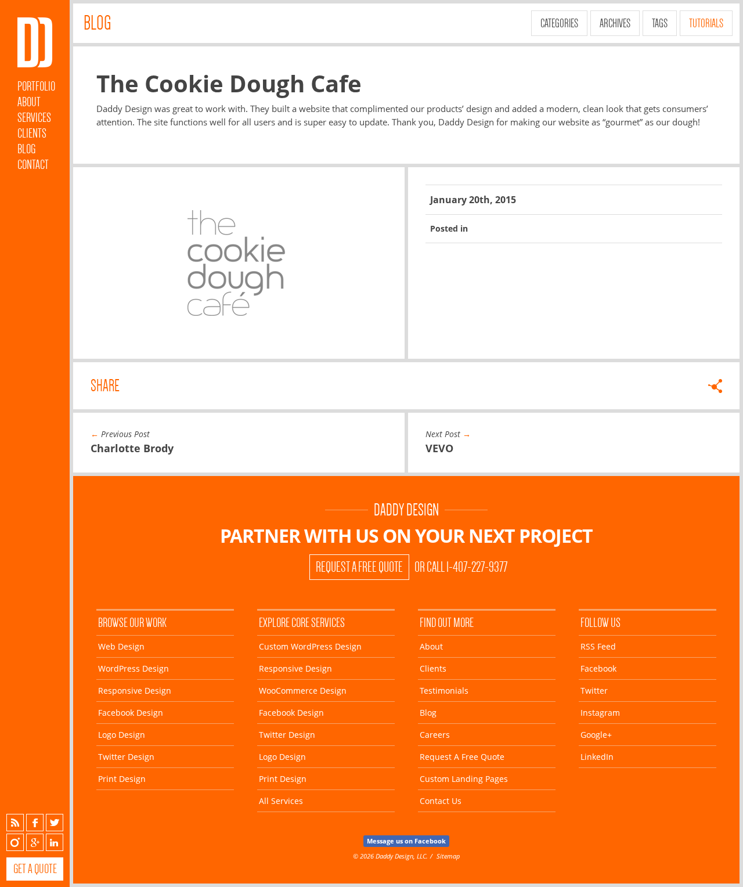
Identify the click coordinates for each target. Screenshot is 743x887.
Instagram (15, 842)
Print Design (122, 778)
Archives (615, 23)
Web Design (121, 646)
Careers (435, 734)
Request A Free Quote (359, 567)
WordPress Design (133, 668)
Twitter (54, 822)
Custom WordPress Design (310, 646)
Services (34, 117)
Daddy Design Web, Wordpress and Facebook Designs (34, 42)
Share (105, 386)
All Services (281, 800)
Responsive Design (134, 690)
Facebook (35, 822)
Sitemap (448, 856)
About (29, 102)
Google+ (35, 842)
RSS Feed (598, 646)
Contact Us (440, 800)
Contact (33, 164)
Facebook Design (130, 712)
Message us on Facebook (406, 840)
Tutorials (706, 23)
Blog (26, 149)
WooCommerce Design (303, 690)
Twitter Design (126, 756)
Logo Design (121, 734)
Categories (559, 23)
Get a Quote (35, 868)
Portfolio (36, 86)
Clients (31, 133)
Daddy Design (406, 510)
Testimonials (444, 690)
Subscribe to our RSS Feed (15, 822)
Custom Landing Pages (464, 778)
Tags (660, 23)
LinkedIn (54, 842)
